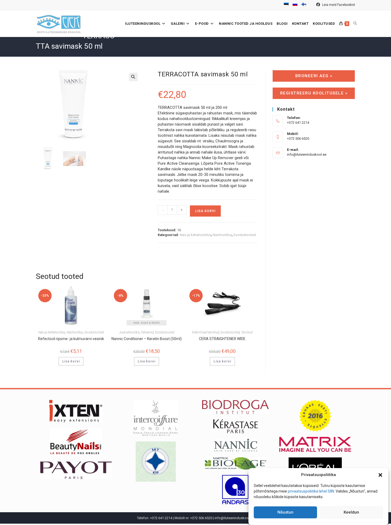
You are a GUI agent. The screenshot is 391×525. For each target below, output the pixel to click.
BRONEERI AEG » (313, 75)
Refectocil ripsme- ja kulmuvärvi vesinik (71, 339)
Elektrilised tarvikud (205, 332)
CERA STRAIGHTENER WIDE (222, 339)
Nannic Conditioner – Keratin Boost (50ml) (146, 339)
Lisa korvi (205, 211)
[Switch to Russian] (295, 5)
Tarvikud (246, 332)
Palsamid (147, 332)
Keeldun (351, 512)
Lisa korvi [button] (71, 361)
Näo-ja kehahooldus (195, 235)
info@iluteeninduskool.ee (306, 154)
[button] (380, 475)
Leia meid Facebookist (338, 5)
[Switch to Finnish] (303, 5)
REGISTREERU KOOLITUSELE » (314, 93)
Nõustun (285, 512)
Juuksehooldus (129, 332)
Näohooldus (222, 235)
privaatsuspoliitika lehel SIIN (311, 491)
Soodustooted (244, 235)
